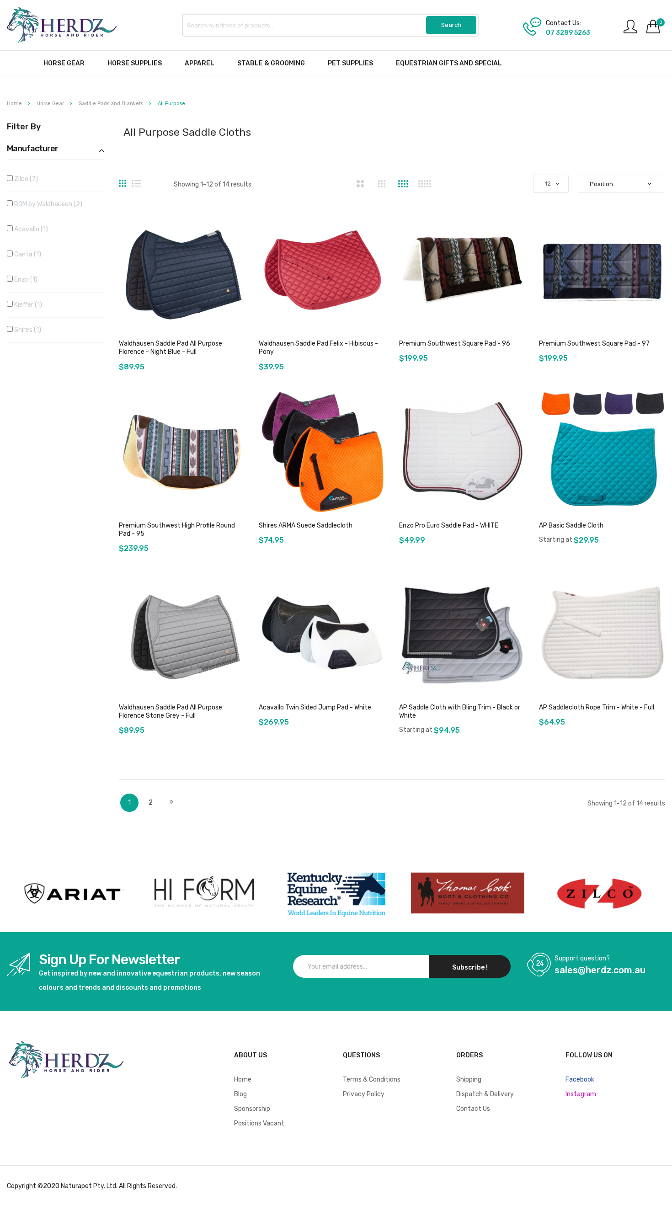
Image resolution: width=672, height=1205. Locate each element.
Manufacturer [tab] (32, 149)
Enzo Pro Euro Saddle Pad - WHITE (448, 525)
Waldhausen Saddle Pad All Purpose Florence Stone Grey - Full (170, 712)
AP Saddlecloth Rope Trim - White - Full (596, 707)
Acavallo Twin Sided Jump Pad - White (315, 707)
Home (15, 104)
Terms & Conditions (371, 1079)
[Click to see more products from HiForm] (204, 893)
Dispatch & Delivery (485, 1094)
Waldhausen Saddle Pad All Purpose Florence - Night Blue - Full (170, 348)
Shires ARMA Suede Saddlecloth (305, 525)
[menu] (336, 63)
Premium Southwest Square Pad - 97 (594, 343)
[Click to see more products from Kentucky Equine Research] (336, 893)
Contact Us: (563, 23)
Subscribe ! (470, 967)
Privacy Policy (363, 1094)
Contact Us (473, 1109)
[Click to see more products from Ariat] (73, 893)
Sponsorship (252, 1109)
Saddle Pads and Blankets (111, 104)
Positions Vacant (259, 1123)
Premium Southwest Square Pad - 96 (454, 343)
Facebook (579, 1079)
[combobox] (330, 25)
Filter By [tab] (24, 127)
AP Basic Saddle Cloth (571, 525)
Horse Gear (51, 104)
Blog (240, 1094)
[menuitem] (64, 63)
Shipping (468, 1079)
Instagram (580, 1094)
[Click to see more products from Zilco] (467, 893)
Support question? (582, 958)
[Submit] (451, 25)
